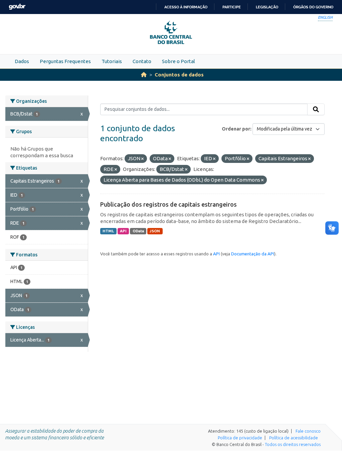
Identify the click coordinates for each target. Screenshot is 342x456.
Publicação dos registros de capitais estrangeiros (168, 204)
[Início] (144, 74)
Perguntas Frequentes (65, 61)
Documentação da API (252, 253)
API (123, 231)
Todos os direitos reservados (293, 444)
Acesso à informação (185, 7)
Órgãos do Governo (313, 7)
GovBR (17, 7)
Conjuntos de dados (179, 74)
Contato (142, 61)
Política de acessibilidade (293, 437)
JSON (155, 231)
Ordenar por (236, 129)
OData (138, 231)
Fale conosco (308, 431)
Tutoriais (112, 61)
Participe (231, 7)
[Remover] (142, 159)
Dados (22, 61)
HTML (108, 231)
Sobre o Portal (178, 61)
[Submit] (316, 109)
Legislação (267, 7)
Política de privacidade (240, 437)
